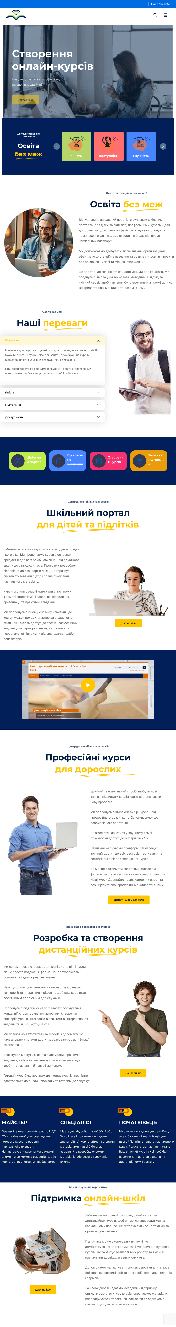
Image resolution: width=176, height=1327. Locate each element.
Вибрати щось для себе (128, 899)
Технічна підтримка (156, 459)
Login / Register (161, 4)
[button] (163, 146)
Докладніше (26, 98)
